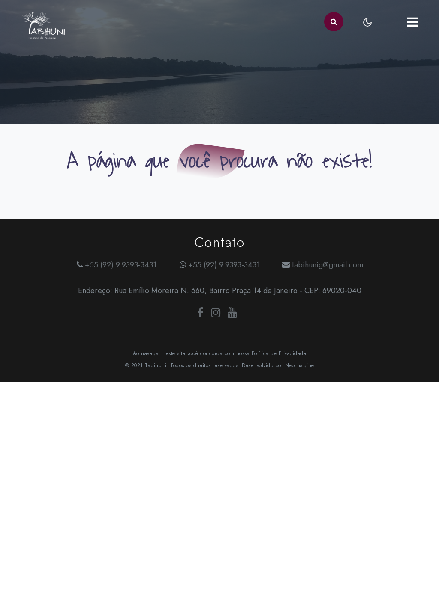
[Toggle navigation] (412, 21)
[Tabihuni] (43, 21)
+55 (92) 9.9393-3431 (120, 264)
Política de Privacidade (279, 353)
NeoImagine (299, 365)
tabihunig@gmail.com (327, 264)
